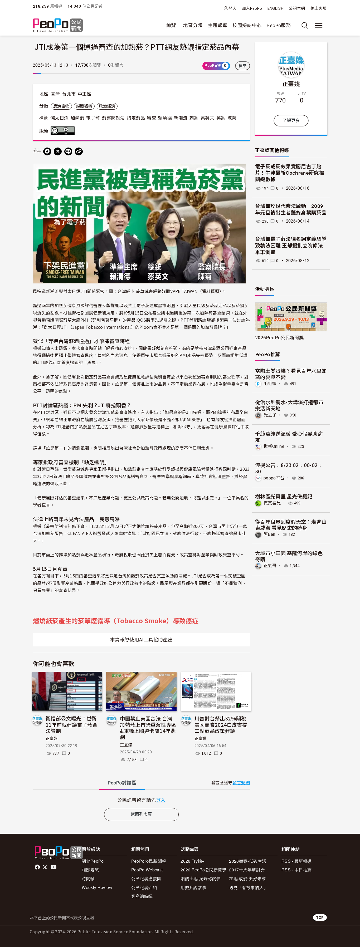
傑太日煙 (59, 118)
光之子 (270, 415)
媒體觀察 (84, 106)
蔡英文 (207, 118)
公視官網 (297, 8)
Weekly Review (97, 887)
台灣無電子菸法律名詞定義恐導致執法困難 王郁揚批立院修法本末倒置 (291, 245)
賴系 (194, 118)
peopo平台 (274, 477)
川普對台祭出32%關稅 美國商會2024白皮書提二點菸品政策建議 (220, 724)
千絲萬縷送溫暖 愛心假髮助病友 (289, 436)
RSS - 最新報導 (296, 861)
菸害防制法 (113, 118)
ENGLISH (275, 8)
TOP (320, 917)
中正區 (84, 94)
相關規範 (90, 870)
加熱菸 (77, 118)
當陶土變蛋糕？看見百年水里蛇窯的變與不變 (291, 373)
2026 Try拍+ (193, 861)
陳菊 (232, 118)
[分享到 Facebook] (47, 151)
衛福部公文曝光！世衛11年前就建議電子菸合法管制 (72, 724)
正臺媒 (52, 738)
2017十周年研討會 (247, 870)
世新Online (274, 446)
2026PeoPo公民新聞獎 (279, 337)
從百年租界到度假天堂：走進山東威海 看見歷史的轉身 (291, 524)
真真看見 (272, 503)
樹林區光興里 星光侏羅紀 (283, 496)
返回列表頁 (141, 814)
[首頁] (58, 25)
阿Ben (269, 534)
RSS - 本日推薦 (296, 870)
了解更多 (291, 120)
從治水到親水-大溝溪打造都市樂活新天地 (289, 405)
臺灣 (55, 94)
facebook (38, 867)
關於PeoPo (93, 861)
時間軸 (88, 878)
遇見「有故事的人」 (248, 887)
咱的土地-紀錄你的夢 (201, 878)
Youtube (54, 867)
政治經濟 (107, 106)
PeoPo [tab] (122, 783)
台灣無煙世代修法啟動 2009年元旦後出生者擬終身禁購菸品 (291, 209)
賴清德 (165, 118)
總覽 (171, 25)
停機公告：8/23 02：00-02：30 (289, 468)
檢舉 (242, 66)
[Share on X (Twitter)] (58, 151)
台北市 (69, 94)
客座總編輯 (142, 896)
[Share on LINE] (68, 151)
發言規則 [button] (241, 782)
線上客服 (318, 8)
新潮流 (180, 118)
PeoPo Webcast (147, 870)
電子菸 (93, 118)
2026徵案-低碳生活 (247, 861)
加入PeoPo (252, 8)
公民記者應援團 (146, 878)
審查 (151, 118)
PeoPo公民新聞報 (148, 861)
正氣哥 (270, 565)
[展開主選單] (318, 25)
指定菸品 (136, 118)
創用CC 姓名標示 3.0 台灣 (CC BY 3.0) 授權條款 (64, 130)
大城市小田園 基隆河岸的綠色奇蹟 (289, 556)
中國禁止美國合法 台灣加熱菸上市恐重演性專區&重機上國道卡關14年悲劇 (148, 727)
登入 (232, 8)
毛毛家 (270, 383)
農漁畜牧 (61, 106)
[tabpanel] (141, 800)
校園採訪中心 (246, 25)
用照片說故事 (193, 887)
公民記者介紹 (144, 887)
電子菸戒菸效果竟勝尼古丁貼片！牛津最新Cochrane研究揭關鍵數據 (289, 173)
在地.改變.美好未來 (247, 878)
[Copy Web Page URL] (79, 151)
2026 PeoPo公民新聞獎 (203, 870)
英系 (221, 118)
